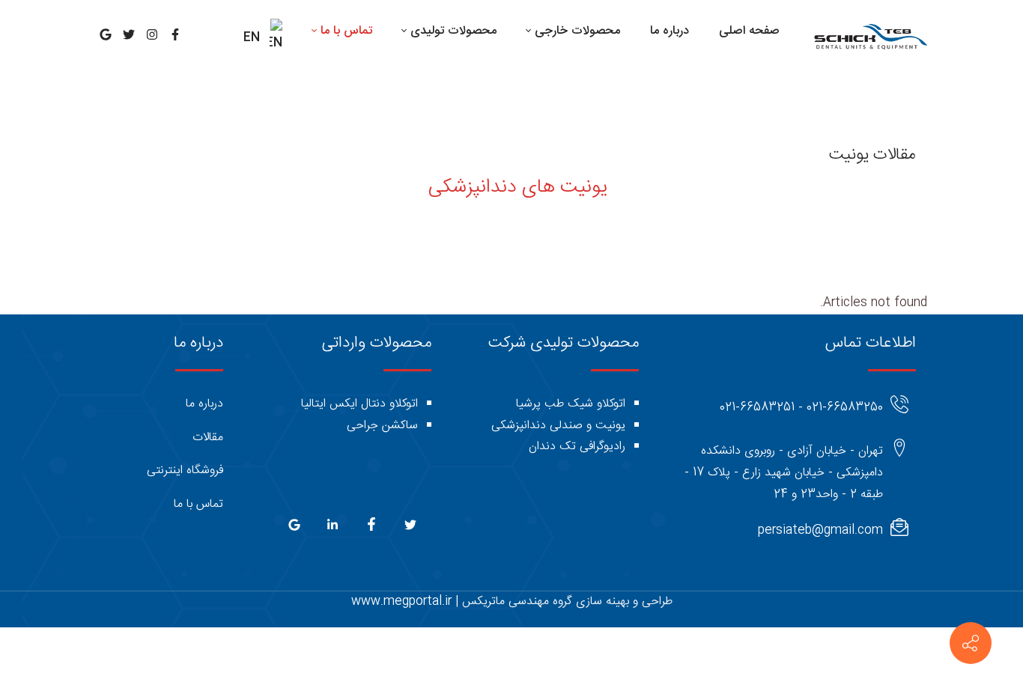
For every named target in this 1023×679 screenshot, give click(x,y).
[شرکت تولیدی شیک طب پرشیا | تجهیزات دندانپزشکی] (870, 37)
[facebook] (369, 528)
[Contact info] (971, 643)
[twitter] (408, 528)
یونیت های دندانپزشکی (517, 187)
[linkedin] (330, 528)
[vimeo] (294, 528)
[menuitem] (749, 31)
